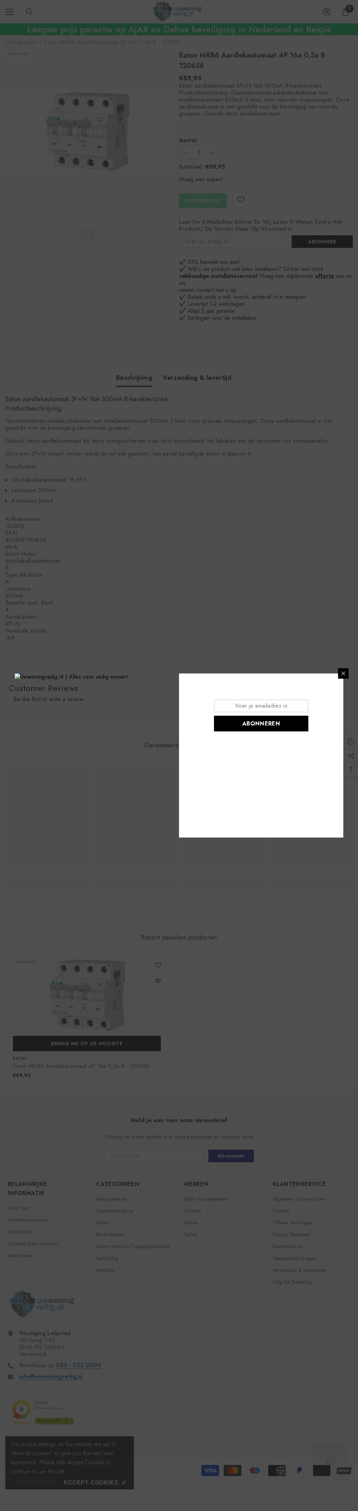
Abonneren (261, 724)
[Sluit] (343, 673)
